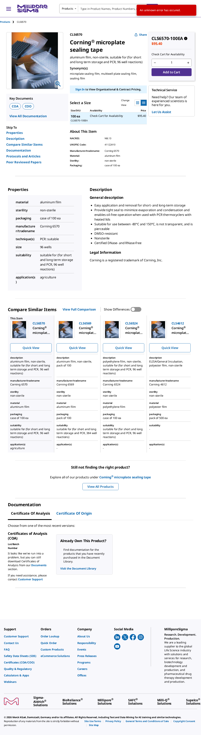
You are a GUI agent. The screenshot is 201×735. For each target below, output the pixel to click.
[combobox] (108, 8)
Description (15, 138)
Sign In (80, 89)
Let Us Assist (161, 112)
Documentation (18, 150)
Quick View (31, 348)
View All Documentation (28, 116)
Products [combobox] (67, 8)
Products (5, 22)
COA (15, 106)
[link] (20, 636)
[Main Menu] (8, 8)
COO (28, 106)
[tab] (8, 21)
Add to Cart (171, 72)
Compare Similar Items (24, 144)
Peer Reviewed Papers (23, 162)
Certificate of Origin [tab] (74, 513)
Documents (39, 565)
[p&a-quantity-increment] (188, 63)
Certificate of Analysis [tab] (30, 513)
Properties (14, 133)
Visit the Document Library (78, 568)
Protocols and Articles (23, 156)
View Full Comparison (79, 309)
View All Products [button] (100, 486)
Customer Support (30, 579)
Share (143, 34)
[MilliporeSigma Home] (32, 8)
